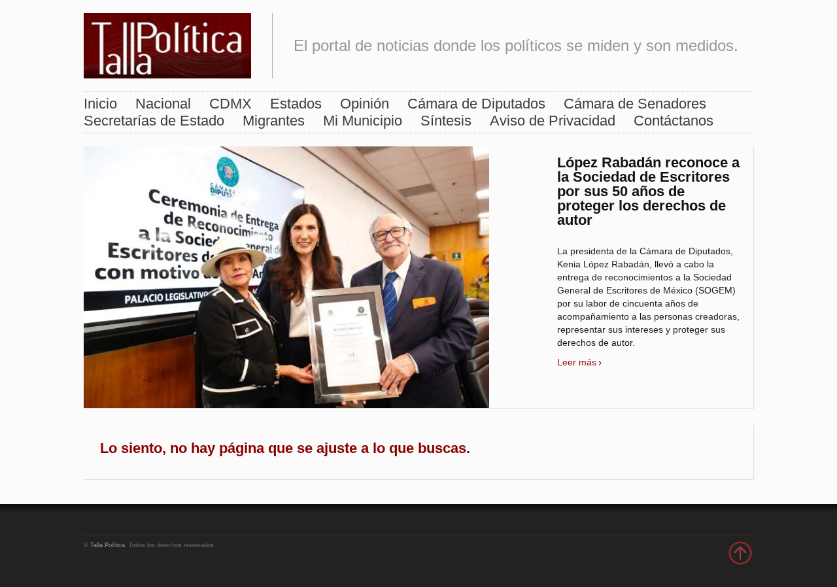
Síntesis (445, 120)
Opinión (364, 103)
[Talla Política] (167, 42)
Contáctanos (673, 120)
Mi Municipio (362, 120)
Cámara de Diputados (476, 103)
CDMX (230, 103)
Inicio (100, 103)
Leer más (576, 362)
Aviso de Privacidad (552, 120)
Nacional (163, 103)
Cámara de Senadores (635, 103)
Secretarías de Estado (154, 120)
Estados (296, 103)
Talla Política (107, 545)
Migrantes (274, 120)
